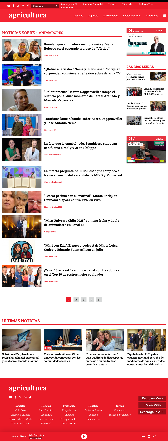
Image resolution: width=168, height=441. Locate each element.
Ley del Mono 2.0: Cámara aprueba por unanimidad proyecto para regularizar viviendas (137, 106)
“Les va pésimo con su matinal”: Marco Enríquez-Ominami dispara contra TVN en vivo (81, 198)
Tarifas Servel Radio (120, 414)
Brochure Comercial (93, 4)
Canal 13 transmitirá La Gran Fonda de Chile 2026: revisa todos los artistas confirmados (154, 91)
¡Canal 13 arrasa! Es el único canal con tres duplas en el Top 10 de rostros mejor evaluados (81, 272)
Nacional (46, 423)
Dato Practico (46, 410)
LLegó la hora (69, 410)
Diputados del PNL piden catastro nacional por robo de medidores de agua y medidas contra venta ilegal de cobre (146, 359)
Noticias (78, 15)
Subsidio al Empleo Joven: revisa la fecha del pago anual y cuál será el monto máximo (20, 357)
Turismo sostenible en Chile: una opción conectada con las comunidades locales (62, 357)
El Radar (69, 414)
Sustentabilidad (132, 15)
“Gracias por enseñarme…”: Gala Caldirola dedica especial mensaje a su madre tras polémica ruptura (104, 359)
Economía (46, 414)
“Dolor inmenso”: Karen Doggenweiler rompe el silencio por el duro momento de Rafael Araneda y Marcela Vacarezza (82, 96)
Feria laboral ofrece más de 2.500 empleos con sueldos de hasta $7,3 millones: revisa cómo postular (154, 120)
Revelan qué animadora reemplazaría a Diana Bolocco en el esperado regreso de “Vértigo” (78, 46)
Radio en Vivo (146, 4)
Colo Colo (20, 410)
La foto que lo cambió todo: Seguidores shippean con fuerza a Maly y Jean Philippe (80, 145)
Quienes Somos (93, 410)
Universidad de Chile (20, 419)
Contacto (93, 414)
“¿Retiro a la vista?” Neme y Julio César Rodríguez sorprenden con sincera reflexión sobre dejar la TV (82, 71)
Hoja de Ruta (69, 423)
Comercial (119, 410)
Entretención (110, 15)
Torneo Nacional (20, 423)
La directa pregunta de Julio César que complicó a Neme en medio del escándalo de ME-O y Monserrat (83, 173)
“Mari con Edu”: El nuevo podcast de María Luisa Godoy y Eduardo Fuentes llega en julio (81, 247)
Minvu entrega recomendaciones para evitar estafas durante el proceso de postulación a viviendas (137, 77)
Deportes (93, 15)
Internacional (46, 419)
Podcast (112, 4)
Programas (152, 15)
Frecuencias (67, 7)
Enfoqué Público (69, 419)
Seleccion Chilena (20, 414)
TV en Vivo (127, 4)
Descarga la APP (69, 4)
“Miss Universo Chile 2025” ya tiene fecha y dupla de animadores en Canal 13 (81, 222)
